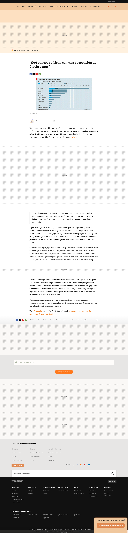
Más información (78, 531)
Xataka (14, 490)
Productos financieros (54, 453)
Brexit (14, 456)
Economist (38, 311)
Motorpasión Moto (79, 493)
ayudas (66, 320)
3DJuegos (30, 490)
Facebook (115, 6)
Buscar (112, 473)
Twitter (112, 6)
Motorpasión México (77, 515)
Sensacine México (48, 514)
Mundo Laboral (16, 453)
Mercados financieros (59, 6)
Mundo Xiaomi (16, 502)
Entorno (39, 320)
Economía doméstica (37, 6)
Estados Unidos (35, 456)
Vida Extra (30, 493)
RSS (80, 464)
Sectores (21, 6)
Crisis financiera (77, 320)
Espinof (45, 493)
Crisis (74, 6)
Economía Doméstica (36, 453)
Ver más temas (18, 465)
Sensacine (46, 490)
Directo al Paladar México (63, 515)
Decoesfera (92, 493)
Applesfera (15, 496)
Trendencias (92, 490)
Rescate (87, 320)
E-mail (40, 74)
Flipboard (108, 6)
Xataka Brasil (15, 517)
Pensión (36, 50)
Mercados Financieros (54, 449)
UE (45, 320)
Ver (65, 372)
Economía (15, 449)
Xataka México (16, 514)
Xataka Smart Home (18, 499)
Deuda (52, 320)
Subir (111, 481)
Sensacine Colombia (46, 517)
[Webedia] (112, 1)
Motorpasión (77, 490)
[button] (45, 121)
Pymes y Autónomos (107, 494)
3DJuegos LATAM (32, 514)
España (84, 6)
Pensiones (51, 460)
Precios (29, 50)
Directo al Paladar (63, 490)
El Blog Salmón (108, 490)
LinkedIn (88, 464)
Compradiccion (93, 496)
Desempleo (95, 6)
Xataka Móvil (15, 493)
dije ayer (75, 137)
